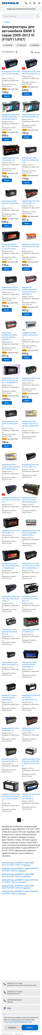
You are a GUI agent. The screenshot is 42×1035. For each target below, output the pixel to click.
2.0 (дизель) (21, 45)
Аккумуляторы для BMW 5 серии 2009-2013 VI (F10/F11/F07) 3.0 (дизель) (18, 886)
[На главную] (10, 3)
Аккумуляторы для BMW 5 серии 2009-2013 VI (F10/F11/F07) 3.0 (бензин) (20, 881)
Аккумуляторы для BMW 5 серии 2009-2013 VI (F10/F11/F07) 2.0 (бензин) (18, 863)
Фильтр (37, 52)
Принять (30, 1027)
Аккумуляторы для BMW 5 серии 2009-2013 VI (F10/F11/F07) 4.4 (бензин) (20, 892)
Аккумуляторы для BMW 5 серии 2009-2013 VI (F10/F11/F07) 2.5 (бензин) (18, 875)
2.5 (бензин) (34, 45)
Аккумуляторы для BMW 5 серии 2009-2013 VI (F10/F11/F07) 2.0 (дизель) (20, 869)
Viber (9, 1008)
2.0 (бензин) (8, 45)
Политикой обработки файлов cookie (18, 1022)
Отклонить (12, 1027)
